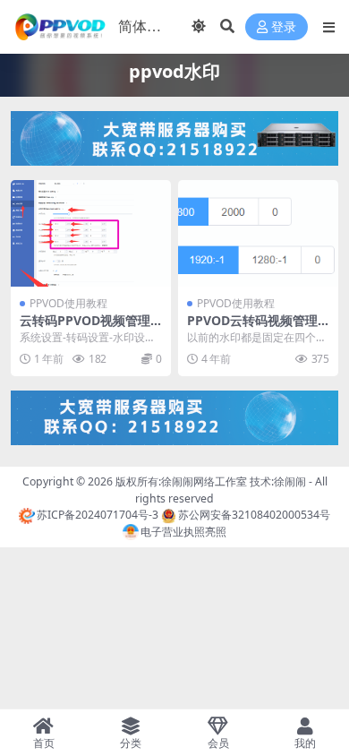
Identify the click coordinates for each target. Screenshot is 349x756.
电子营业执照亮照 (183, 531)
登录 (283, 27)
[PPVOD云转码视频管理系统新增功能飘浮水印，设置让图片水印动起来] (258, 233)
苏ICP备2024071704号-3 (97, 514)
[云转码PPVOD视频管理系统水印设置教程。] (91, 233)
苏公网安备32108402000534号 (253, 514)
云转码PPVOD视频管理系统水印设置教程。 (85, 328)
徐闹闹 (290, 481)
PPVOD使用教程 (68, 303)
